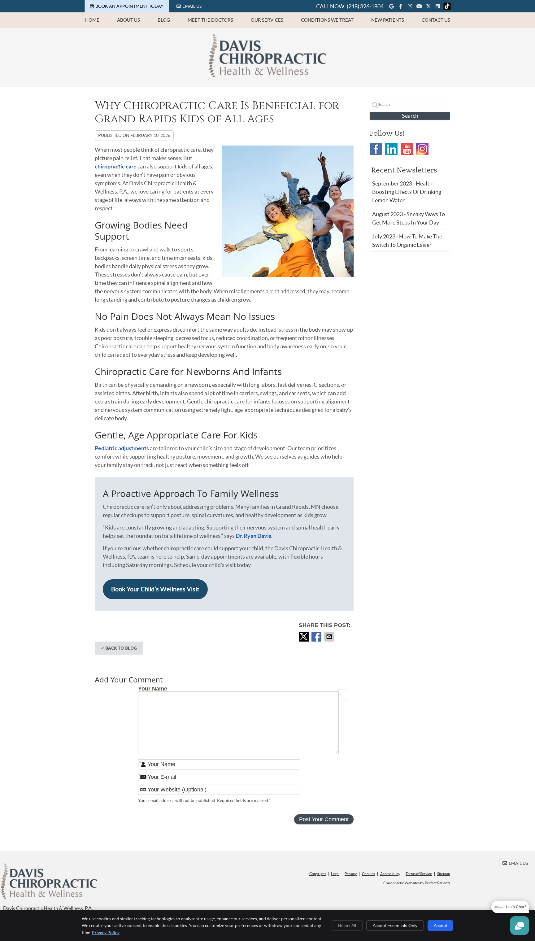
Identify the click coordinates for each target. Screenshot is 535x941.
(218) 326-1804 (365, 6)
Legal (335, 874)
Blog (164, 20)
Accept (440, 925)
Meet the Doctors (210, 20)
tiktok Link (447, 6)
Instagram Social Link (422, 149)
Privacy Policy (106, 932)
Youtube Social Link (407, 149)
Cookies (368, 874)
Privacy (351, 874)
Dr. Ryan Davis (253, 536)
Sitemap (443, 874)
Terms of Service (419, 874)
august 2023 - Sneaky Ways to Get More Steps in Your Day (408, 218)
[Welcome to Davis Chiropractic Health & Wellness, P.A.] (267, 75)
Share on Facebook (317, 637)
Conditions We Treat (327, 20)
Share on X (304, 637)
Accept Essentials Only (395, 925)
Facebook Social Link (376, 149)
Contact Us (436, 20)
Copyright (317, 874)
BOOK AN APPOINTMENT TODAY (129, 6)
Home (92, 20)
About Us (128, 20)
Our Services (267, 20)
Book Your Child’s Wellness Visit (155, 589)
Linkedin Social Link (391, 149)
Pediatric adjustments (122, 448)
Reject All (347, 925)
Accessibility (390, 874)
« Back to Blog (119, 648)
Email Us (192, 6)
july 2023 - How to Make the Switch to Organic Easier (407, 240)
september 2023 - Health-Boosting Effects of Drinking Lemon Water (406, 191)
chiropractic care (116, 166)
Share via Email (329, 637)
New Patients (387, 20)
